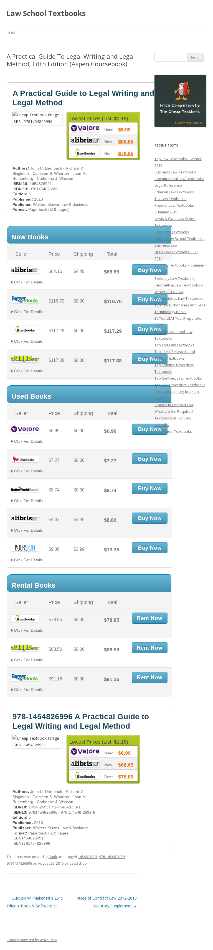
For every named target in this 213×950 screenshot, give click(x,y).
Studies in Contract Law (174, 404)
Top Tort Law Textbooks (174, 344)
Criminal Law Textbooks (174, 192)
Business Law (166, 245)
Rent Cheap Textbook (150, 618)
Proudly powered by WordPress (32, 940)
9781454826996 (19, 863)
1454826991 (87, 856)
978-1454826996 (112, 856)
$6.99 (124, 129)
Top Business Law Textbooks (178, 298)
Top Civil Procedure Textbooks (180, 384)
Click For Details (28, 282)
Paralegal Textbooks (171, 231)
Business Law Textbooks (175, 172)
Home (11, 32)
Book (53, 856)
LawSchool (79, 863)
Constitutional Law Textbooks (179, 178)
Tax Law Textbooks (170, 198)
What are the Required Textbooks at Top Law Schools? (173, 418)
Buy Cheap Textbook (150, 269)
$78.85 (125, 153)
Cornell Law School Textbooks (179, 238)
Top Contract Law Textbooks (178, 378)
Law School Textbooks (46, 13)
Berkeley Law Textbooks (175, 278)
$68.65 (125, 141)
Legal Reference (168, 185)
